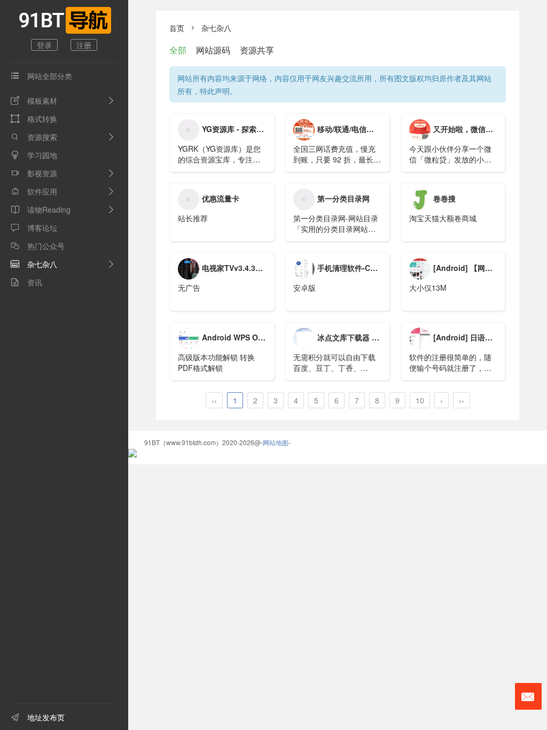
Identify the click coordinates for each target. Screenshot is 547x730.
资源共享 (257, 50)
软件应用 (34, 191)
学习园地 (34, 155)
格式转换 (34, 118)
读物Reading (41, 209)
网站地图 (275, 442)
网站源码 (213, 50)
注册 (83, 45)
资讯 (26, 282)
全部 (177, 50)
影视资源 (34, 173)
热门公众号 (38, 245)
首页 (176, 27)
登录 (44, 45)
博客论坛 (34, 227)
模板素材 (34, 100)
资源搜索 (34, 136)
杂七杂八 (34, 264)
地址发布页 (38, 717)
